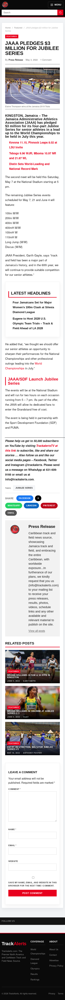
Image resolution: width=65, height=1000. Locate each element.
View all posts (36, 630)
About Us (53, 949)
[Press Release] (17, 529)
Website (13, 861)
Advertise (53, 960)
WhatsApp (14, 505)
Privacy (51, 993)
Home (8, 27)
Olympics (35, 968)
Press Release (15, 59)
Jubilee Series (24, 488)
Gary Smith (29, 681)
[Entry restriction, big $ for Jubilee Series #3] (32, 738)
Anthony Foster (32, 753)
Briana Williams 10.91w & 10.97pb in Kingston (28, 676)
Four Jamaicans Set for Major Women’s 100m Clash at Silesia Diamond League (33, 307)
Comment (14, 789)
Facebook (25, 498)
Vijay (26, 717)
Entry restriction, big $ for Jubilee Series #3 (30, 748)
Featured (18, 27)
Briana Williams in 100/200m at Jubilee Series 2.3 (30, 712)
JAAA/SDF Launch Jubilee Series (33, 381)
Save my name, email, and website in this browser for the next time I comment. (32, 884)
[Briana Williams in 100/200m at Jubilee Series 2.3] (32, 702)
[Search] (60, 12)
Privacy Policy (56, 965)
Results (34, 974)
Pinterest (49, 505)
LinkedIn (31, 505)
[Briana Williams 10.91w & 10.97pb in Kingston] (32, 666)
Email (11, 513)
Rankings (35, 979)
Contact (53, 954)
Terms (60, 993)
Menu (57, 4)
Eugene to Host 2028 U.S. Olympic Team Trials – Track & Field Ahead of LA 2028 (33, 323)
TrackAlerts (14, 993)
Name (12, 829)
